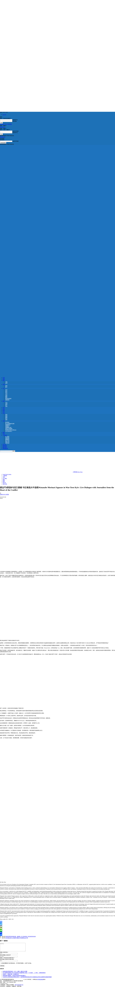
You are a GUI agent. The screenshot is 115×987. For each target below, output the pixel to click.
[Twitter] (57, 924)
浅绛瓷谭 (7, 399)
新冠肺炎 (7, 422)
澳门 (6, 387)
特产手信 (7, 440)
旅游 (6, 415)
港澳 (4, 384)
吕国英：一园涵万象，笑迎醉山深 (11, 974)
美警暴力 (7, 426)
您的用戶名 (15, 119)
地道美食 (7, 437)
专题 (4, 421)
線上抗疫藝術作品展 (9, 423)
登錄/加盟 (4, 114)
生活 (4, 413)
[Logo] (57, 259)
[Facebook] (57, 922)
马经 (6, 406)
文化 (4, 388)
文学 (6, 393)
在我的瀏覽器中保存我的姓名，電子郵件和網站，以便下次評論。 (16, 963)
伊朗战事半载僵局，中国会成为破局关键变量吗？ (14, 975)
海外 (6, 391)
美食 (6, 414)
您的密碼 (14, 121)
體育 (4, 410)
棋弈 (6, 397)
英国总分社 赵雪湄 (4, 494)
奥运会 (4, 482)
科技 (4, 407)
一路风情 (5, 435)
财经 (4, 401)
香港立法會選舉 (8, 428)
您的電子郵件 (15, 131)
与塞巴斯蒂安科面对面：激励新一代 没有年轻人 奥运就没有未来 (20, 936)
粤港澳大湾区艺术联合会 (10, 429)
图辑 (4, 432)
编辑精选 (7, 439)
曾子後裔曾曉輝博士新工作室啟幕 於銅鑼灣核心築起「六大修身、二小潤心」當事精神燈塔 (24, 972)
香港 (6, 385)
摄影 (6, 396)
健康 (6, 417)
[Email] (57, 926)
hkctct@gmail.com (19, 984)
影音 (4, 434)
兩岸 (4, 380)
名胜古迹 (7, 443)
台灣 (6, 383)
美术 (6, 392)
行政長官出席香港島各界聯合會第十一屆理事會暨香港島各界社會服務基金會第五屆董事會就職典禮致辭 (27, 977)
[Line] (57, 930)
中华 (6, 389)
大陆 (6, 381)
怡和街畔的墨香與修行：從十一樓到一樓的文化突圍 (15, 971)
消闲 (6, 419)
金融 (6, 403)
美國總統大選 (8, 427)
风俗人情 (7, 441)
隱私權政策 (2, 127)
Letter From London (7, 474)
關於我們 (5, 447)
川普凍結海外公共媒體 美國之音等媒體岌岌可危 (16, 937)
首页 (4, 377)
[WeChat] (57, 928)
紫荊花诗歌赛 (8, 398)
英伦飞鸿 (5, 484)
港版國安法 (7, 424)
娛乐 (4, 411)
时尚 (6, 418)
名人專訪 (7, 436)
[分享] (57, 935)
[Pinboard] (57, 933)
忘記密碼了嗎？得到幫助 (6, 124)
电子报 (4, 444)
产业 (6, 402)
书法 (6, 394)
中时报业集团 (40, 979)
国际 (4, 379)
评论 (4, 409)
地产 (6, 405)
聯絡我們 (5, 445)
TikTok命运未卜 (8, 431)
